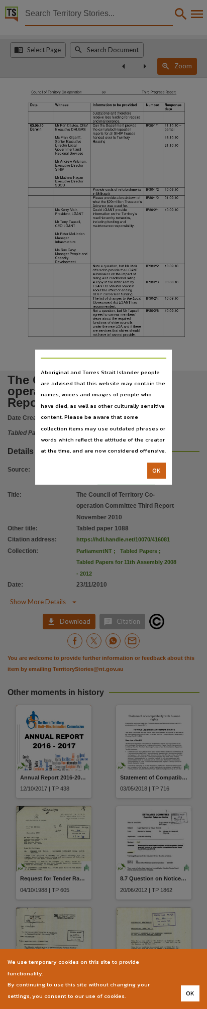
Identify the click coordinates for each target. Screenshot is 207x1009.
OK (156, 470)
